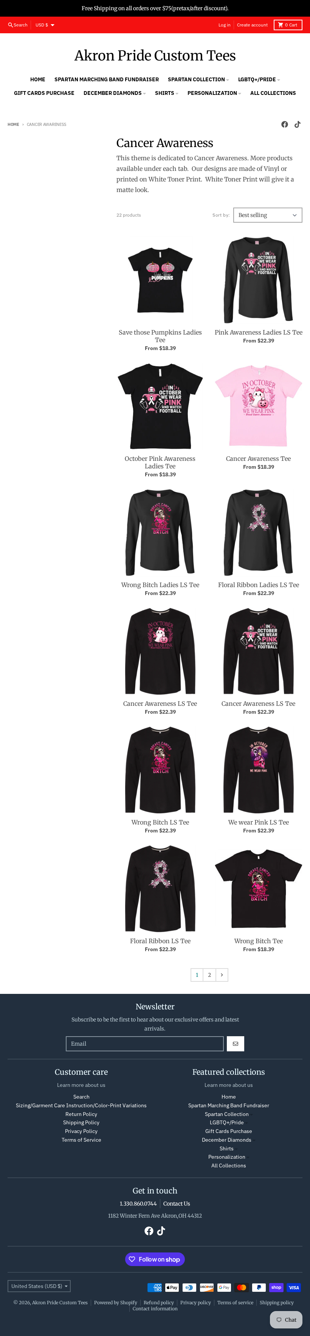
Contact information (155, 1308)
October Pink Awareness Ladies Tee (160, 462)
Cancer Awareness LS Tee (160, 703)
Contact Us (176, 1203)
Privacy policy (195, 1302)
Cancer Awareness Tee (258, 458)
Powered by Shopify (115, 1302)
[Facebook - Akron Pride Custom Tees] (285, 124)
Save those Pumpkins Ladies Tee (160, 336)
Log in (225, 25)
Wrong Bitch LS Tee (160, 822)
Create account (252, 25)
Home (13, 124)
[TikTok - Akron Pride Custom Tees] (297, 124)
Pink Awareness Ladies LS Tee (258, 332)
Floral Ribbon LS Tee (160, 941)
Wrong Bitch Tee (258, 941)
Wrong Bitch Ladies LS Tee (160, 585)
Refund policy (159, 1302)
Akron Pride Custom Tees (155, 56)
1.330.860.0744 (138, 1203)
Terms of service (235, 1302)
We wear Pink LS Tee (258, 822)
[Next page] (222, 975)
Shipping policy (277, 1302)
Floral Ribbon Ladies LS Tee (258, 585)
